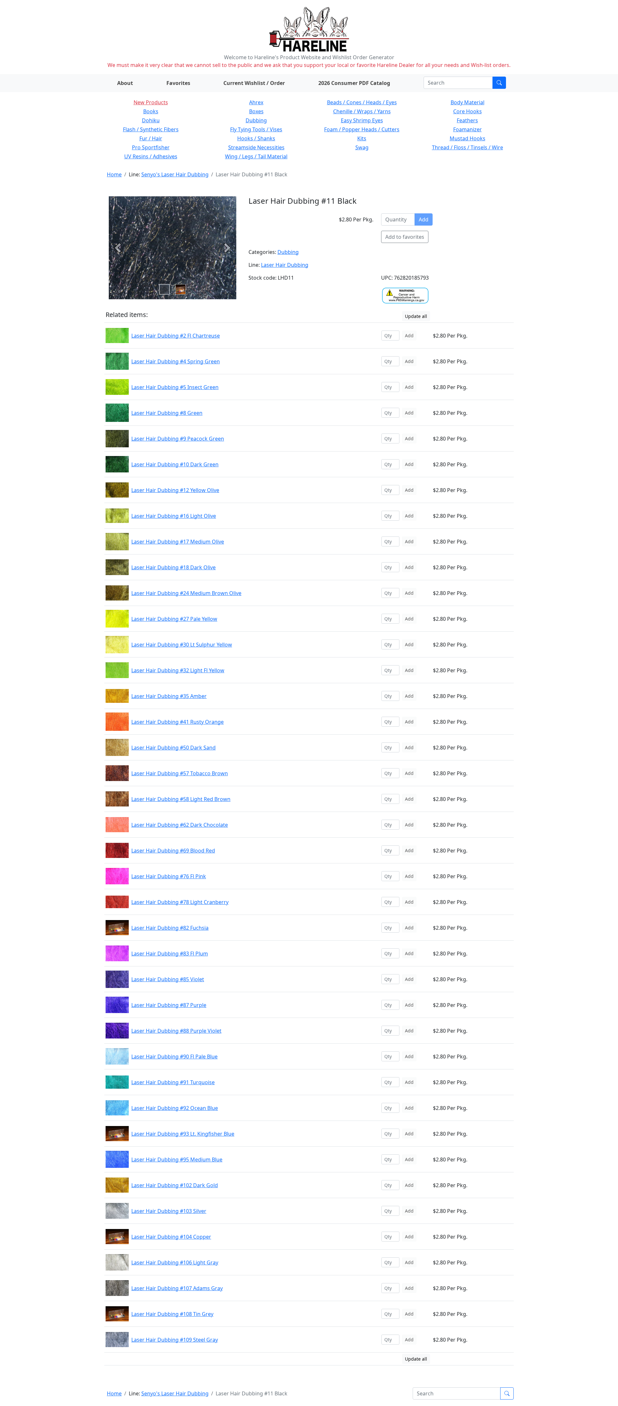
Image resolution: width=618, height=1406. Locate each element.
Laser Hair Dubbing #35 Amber (169, 696)
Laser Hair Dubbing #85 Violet (167, 979)
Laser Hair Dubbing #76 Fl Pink (168, 876)
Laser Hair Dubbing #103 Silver (168, 1211)
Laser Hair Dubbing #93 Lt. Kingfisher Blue (182, 1133)
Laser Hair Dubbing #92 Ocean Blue (174, 1108)
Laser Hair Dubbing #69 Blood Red (173, 850)
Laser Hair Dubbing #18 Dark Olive (173, 567)
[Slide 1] (180, 289)
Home (114, 174)
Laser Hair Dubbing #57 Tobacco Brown (179, 773)
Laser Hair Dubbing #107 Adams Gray (177, 1288)
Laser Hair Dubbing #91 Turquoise (173, 1082)
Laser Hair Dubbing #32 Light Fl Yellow (177, 670)
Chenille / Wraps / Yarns (362, 111)
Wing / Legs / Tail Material (256, 156)
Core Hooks (467, 111)
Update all (416, 316)
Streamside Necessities (256, 147)
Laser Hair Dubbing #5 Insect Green (175, 387)
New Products (151, 102)
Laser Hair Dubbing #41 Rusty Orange (177, 721)
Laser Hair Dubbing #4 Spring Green (175, 361)
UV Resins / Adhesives (150, 156)
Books (150, 111)
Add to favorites (404, 236)
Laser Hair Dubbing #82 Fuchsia (170, 927)
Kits (361, 138)
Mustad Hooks (467, 138)
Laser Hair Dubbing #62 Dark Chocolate (179, 824)
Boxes (256, 111)
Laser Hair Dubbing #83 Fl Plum (169, 953)
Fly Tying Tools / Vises (256, 129)
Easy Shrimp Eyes (362, 120)
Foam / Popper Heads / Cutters (361, 129)
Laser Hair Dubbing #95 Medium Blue (176, 1159)
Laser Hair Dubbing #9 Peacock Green (177, 438)
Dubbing (256, 120)
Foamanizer (467, 129)
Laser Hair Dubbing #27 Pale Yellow (174, 618)
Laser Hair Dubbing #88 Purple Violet (176, 1030)
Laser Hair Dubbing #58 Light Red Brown (180, 799)
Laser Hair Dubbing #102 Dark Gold (174, 1185)
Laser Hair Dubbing (284, 264)
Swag (362, 147)
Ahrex (256, 102)
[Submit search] (499, 83)
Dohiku (151, 120)
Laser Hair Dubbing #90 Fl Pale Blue (174, 1056)
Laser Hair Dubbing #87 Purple (168, 1005)
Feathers (467, 120)
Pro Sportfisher (151, 147)
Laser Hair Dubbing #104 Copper (171, 1236)
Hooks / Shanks (256, 138)
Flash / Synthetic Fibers (151, 129)
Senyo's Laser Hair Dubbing (175, 174)
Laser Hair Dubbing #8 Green (166, 412)
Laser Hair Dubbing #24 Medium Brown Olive (186, 593)
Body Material (467, 102)
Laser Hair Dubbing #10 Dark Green (175, 464)
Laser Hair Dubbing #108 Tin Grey (172, 1314)
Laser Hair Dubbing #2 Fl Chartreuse (175, 335)
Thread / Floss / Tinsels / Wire (467, 147)
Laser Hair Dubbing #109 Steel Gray (174, 1339)
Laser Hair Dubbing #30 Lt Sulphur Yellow (181, 644)
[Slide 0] (164, 289)
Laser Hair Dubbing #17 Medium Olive (177, 541)
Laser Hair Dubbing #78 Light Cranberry (180, 902)
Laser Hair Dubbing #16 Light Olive (173, 515)
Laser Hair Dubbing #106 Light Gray (174, 1262)
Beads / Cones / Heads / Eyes (362, 102)
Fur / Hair (150, 138)
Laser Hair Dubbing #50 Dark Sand (173, 747)
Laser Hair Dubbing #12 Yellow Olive (175, 490)
